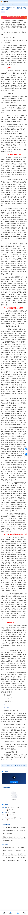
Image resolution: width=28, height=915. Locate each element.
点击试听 (14, 782)
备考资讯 (6, 4)
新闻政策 (13, 4)
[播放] (14, 777)
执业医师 (9, 4)
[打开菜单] (25, 1)
